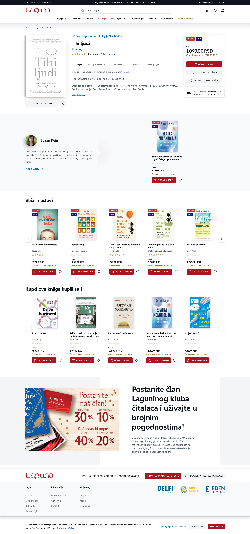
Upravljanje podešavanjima (173, 526)
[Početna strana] (38, 11)
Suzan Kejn (77, 49)
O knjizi (78, 64)
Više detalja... (78, 95)
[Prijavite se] (207, 10)
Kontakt (221, 2)
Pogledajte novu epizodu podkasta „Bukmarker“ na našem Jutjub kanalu (125, 2)
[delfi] (165, 489)
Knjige (36, 27)
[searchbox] (125, 11)
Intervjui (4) (153, 64)
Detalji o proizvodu (97, 64)
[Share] (63, 104)
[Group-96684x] (215, 489)
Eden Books (30, 2)
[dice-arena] (189, 489)
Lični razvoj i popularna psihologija (90, 36)
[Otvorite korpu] (222, 10)
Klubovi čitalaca (206, 2)
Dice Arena (46, 2)
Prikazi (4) (136, 64)
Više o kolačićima (67, 528)
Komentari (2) (119, 64)
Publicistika (116, 36)
